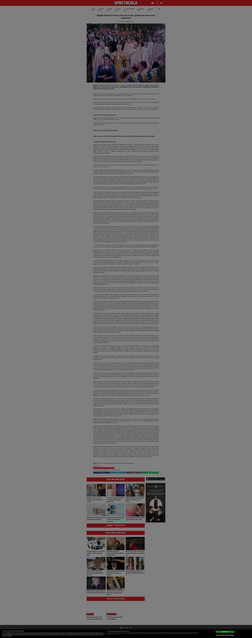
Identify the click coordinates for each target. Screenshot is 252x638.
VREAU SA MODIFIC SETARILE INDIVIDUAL (225, 635)
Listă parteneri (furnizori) (111, 634)
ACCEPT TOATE (225, 631)
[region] (126, 633)
